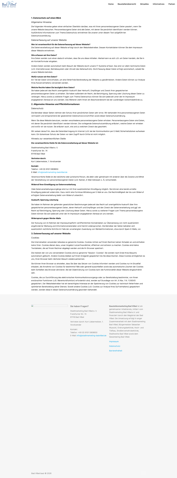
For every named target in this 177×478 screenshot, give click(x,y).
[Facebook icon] (134, 473)
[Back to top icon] (143, 473)
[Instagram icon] (138, 473)
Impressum (114, 341)
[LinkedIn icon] (136, 473)
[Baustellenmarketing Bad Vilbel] (9, 4)
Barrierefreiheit (115, 351)
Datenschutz (114, 346)
